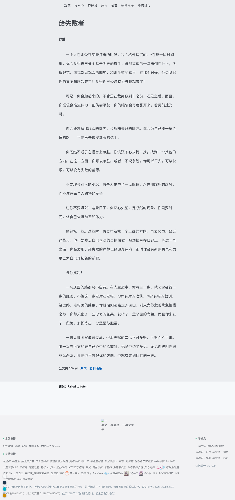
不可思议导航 (24, 479)
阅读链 (129, 461)
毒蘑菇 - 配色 (203, 452)
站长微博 (8, 446)
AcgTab (51, 467)
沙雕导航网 (116, 473)
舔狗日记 (144, 5)
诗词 (104, 5)
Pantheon (98, 473)
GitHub (56, 446)
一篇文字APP (10, 467)
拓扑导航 (61, 467)
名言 (114, 5)
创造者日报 (119, 467)
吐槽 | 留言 (21, 446)
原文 (83, 368)
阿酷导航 (34, 467)
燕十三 (85, 461)
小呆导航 (159, 461)
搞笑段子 (127, 5)
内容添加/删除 (215, 446)
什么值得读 (41, 461)
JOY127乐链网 (76, 467)
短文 (67, 5)
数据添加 (33, 446)
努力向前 (149, 467)
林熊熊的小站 (135, 467)
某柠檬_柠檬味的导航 (37, 473)
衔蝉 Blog (86, 473)
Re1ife (147, 473)
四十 (155, 473)
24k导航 (170, 461)
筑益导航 (97, 467)
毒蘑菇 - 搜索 (219, 452)
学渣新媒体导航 (59, 461)
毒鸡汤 (79, 5)
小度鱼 (16, 461)
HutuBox (74, 473)
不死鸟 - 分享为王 (13, 473)
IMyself (133, 473)
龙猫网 (108, 467)
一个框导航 (9, 479)
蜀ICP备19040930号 (14, 493)
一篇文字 (201, 446)
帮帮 (121, 461)
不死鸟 (23, 467)
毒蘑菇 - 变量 (219, 458)
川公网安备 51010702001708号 (43, 493)
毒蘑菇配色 (96, 461)
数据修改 (45, 446)
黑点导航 (74, 461)
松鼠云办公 (110, 461)
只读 (88, 467)
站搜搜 (6, 461)
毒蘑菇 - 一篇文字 (122, 425)
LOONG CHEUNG (169, 473)
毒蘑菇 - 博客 (203, 458)
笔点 (43, 467)
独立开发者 (27, 461)
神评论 (92, 5)
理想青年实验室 (144, 461)
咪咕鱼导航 (172, 467)
